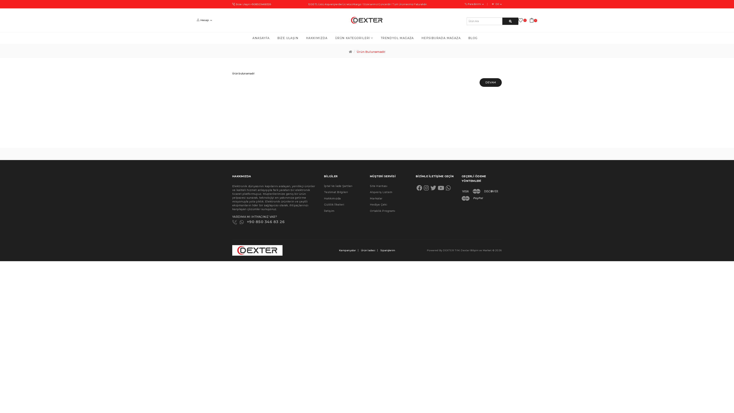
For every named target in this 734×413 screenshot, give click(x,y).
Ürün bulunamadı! (371, 52)
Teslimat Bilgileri (336, 192)
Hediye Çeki (378, 204)
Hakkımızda (332, 198)
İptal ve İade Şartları (338, 186)
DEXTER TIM (451, 250)
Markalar (376, 198)
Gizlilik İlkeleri (334, 204)
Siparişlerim (387, 250)
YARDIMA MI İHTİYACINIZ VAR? (254, 217)
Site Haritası (378, 186)
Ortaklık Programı (382, 211)
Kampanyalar (347, 250)
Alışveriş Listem (381, 192)
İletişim (329, 211)
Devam (490, 82)
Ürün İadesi (368, 250)
